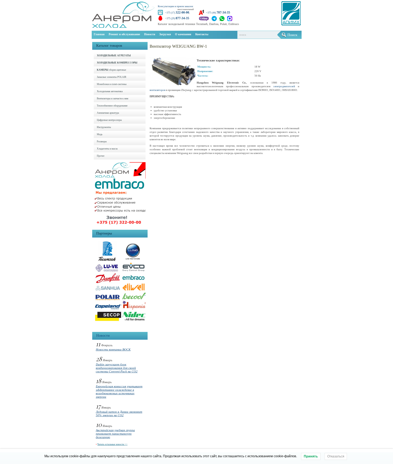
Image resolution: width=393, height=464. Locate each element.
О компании (183, 34)
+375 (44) (218, 12)
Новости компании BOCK (113, 349)
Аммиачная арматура (108, 112)
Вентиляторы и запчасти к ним (112, 98)
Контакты (201, 34)
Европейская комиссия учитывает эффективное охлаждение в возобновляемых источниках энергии (119, 391)
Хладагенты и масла (107, 148)
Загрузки (165, 34)
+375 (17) (177, 12)
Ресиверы (102, 141)
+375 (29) (177, 18)
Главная (99, 34)
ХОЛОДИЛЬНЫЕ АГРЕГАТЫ (114, 55)
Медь (99, 134)
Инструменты (104, 127)
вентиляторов (157, 90)
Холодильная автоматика (110, 91)
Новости (149, 34)
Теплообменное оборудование (112, 105)
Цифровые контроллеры (109, 120)
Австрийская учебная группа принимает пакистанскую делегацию (115, 434)
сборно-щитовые (111, 69)
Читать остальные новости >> (112, 444)
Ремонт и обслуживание (124, 34)
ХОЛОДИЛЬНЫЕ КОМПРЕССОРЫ (117, 62)
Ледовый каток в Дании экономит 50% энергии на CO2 (119, 413)
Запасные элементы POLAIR (111, 77)
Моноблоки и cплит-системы (111, 84)
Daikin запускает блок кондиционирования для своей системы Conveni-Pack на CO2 (117, 368)
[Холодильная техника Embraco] (121, 225)
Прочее (100, 155)
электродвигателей (284, 86)
